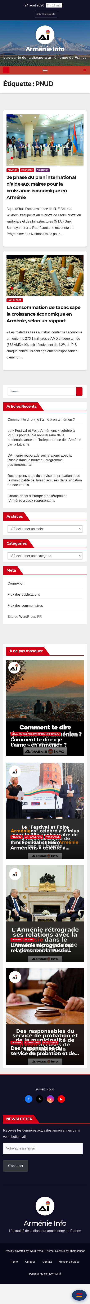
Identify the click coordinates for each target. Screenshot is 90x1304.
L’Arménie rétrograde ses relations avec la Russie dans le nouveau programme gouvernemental (40, 460)
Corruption (32, 1042)
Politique (42, 170)
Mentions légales (69, 1262)
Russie (29, 939)
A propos (30, 1262)
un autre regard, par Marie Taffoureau (35, 734)
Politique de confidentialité (45, 1273)
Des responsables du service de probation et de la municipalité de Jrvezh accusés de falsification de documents (45, 480)
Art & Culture (33, 837)
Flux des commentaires (25, 605)
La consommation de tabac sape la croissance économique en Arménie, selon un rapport (43, 314)
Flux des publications (24, 594)
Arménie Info (45, 49)
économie (27, 170)
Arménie (12, 170)
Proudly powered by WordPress (24, 1250)
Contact (47, 1262)
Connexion (16, 583)
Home (14, 1262)
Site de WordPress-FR (25, 616)
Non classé (15, 300)
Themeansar (77, 1250)
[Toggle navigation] (45, 70)
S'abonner (15, 1166)
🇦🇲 (79, 1295)
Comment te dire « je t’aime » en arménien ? (41, 419)
